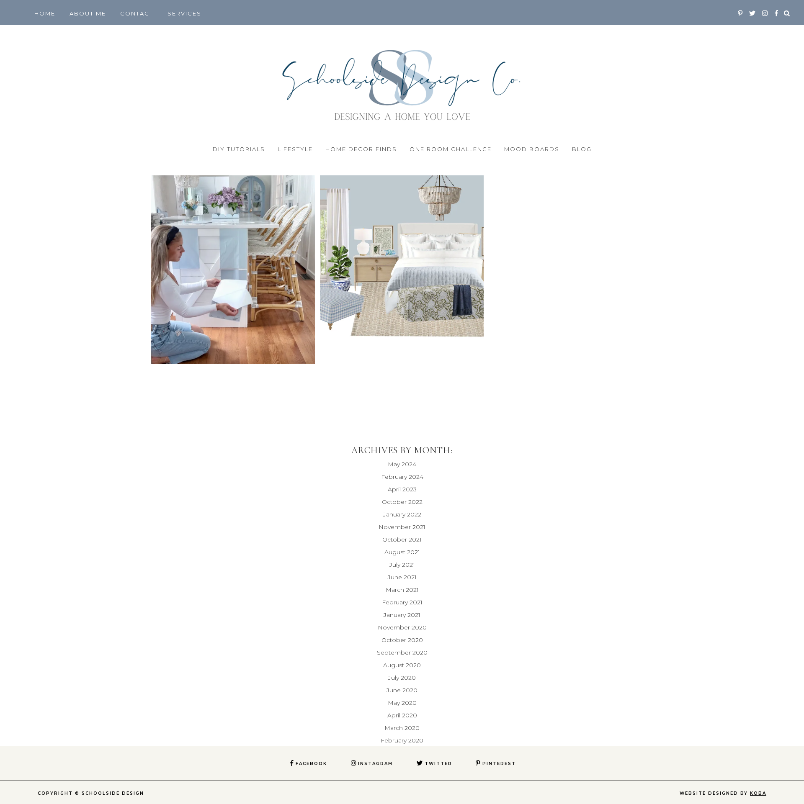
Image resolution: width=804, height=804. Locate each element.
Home (44, 13)
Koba (758, 793)
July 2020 (402, 677)
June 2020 (402, 690)
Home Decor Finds (361, 149)
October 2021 (402, 539)
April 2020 (402, 715)
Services (184, 13)
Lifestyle (295, 149)
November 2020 (402, 627)
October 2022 (402, 502)
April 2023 (402, 489)
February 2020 (402, 740)
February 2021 (402, 602)
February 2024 (402, 476)
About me (88, 13)
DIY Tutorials (239, 149)
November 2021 (402, 527)
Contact (136, 13)
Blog (582, 149)
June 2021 (402, 577)
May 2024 (402, 464)
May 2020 (402, 702)
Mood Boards (531, 149)
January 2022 (402, 514)
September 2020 (402, 652)
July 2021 (402, 564)
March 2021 (402, 589)
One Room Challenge (451, 149)
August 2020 (402, 665)
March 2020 (402, 728)
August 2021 (402, 552)
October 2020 (402, 640)
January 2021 (402, 615)
